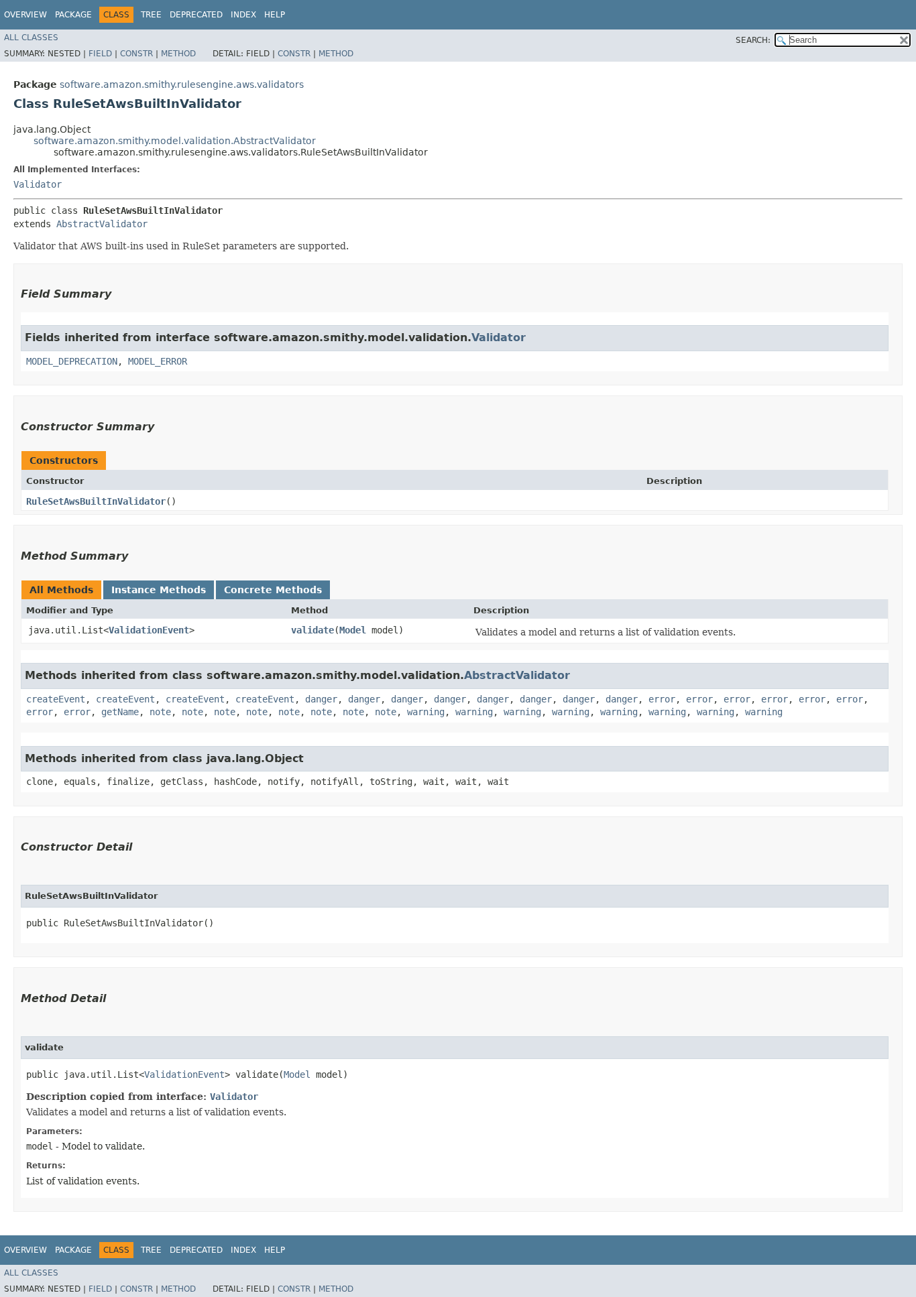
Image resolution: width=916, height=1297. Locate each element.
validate (312, 630)
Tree (151, 14)
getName (120, 711)
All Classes (31, 37)
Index (243, 14)
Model (352, 630)
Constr (136, 53)
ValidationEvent (149, 630)
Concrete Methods (273, 589)
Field (100, 53)
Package (73, 14)
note (160, 711)
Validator (37, 184)
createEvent (55, 699)
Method (178, 53)
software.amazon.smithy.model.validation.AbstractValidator (175, 140)
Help (274, 14)
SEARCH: (753, 40)
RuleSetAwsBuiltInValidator (96, 501)
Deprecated (196, 14)
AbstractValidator (102, 224)
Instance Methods (158, 589)
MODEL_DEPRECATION (71, 361)
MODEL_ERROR (157, 361)
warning (426, 711)
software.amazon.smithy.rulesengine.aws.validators (182, 84)
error (661, 699)
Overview (25, 14)
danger (321, 699)
